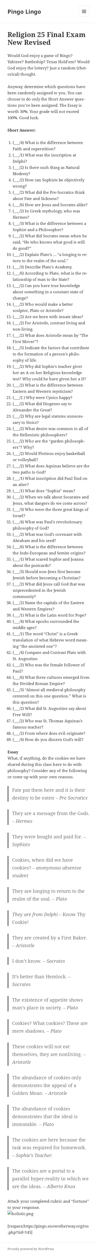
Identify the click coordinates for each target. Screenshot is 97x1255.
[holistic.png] (48, 1213)
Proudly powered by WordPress (31, 1249)
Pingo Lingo (24, 11)
